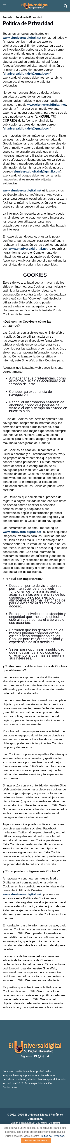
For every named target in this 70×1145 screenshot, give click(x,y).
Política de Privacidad (29, 17)
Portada (7, 17)
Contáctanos (10, 1087)
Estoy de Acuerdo (36, 1140)
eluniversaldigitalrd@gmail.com (27, 73)
